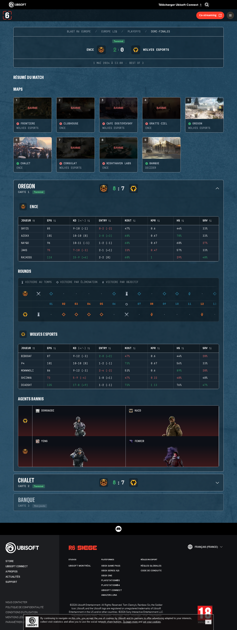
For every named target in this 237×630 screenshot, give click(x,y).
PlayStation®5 (110, 580)
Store (10, 561)
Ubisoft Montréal (80, 565)
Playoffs (134, 31)
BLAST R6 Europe (79, 31)
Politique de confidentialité (25, 607)
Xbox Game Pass (110, 565)
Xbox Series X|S (110, 570)
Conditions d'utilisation (22, 612)
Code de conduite (151, 570)
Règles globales (151, 565)
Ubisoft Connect (17, 566)
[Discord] (118, 529)
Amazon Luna (109, 595)
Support (11, 582)
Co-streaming (207, 15)
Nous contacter (16, 602)
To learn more (130, 621)
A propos (12, 571)
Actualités (13, 576)
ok (208, 622)
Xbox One (106, 575)
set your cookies (152, 622)
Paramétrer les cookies (22, 622)
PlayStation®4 (110, 585)
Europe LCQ (109, 31)
